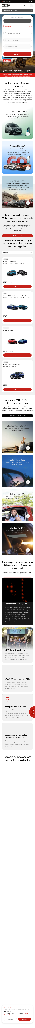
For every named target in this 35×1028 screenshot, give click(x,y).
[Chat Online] (32, 710)
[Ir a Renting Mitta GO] (17, 157)
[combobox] (17, 26)
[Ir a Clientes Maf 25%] (17, 539)
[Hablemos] (32, 713)
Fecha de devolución (11, 45)
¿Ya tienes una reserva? (17, 17)
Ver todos (31, 1)
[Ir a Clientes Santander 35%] (17, 437)
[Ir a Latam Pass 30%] (17, 471)
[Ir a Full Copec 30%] (17, 505)
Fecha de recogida (10, 39)
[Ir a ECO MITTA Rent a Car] (17, 122)
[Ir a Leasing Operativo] (17, 192)
